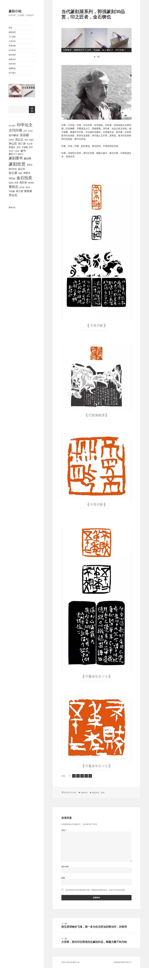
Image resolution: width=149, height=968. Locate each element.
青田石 (13, 187)
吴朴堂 (11, 140)
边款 (20, 173)
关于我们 (12, 73)
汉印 (18, 147)
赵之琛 (21, 168)
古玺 (25, 131)
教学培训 (12, 55)
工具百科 (12, 41)
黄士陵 (19, 191)
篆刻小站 (15, 11)
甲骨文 (11, 151)
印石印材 (12, 50)
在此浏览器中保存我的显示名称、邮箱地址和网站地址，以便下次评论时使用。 (95, 890)
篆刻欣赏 (17, 164)
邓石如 (12, 178)
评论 (64, 830)
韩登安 (27, 187)
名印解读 (14, 135)
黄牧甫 (28, 191)
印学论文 (25, 124)
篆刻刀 (20, 154)
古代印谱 (15, 130)
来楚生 (12, 147)
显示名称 (65, 866)
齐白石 (13, 195)
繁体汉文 (12, 207)
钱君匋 (11, 183)
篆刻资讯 (12, 32)
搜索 (32, 109)
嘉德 (26, 140)
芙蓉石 (29, 165)
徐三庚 (22, 143)
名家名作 (12, 59)
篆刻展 (27, 158)
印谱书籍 (12, 45)
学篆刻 (31, 140)
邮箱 (63, 878)
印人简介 (12, 125)
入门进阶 (12, 36)
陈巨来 (23, 182)
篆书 (23, 150)
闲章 (16, 182)
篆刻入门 (13, 153)
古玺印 (30, 131)
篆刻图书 (16, 158)
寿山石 (13, 143)
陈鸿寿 (31, 183)
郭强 (102, 792)
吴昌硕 (24, 135)
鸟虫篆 (12, 191)
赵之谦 (13, 173)
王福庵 (25, 147)
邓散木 (26, 173)
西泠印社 (13, 169)
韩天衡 (21, 187)
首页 (10, 27)
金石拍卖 (24, 177)
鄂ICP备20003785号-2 (123, 962)
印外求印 (12, 64)
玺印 (31, 147)
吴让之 (19, 139)
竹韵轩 (17, 151)
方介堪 (29, 143)
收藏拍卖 (12, 68)
